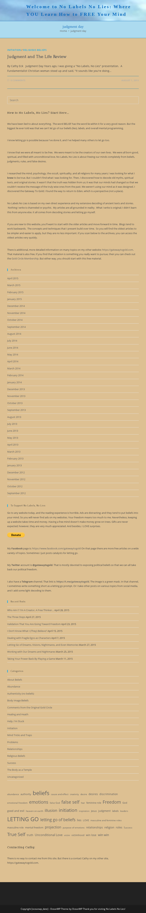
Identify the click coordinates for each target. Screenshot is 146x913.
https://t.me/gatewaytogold (72, 581)
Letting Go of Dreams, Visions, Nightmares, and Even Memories (42, 645)
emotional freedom (17, 802)
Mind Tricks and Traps (19, 735)
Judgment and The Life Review (36, 56)
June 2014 (12, 347)
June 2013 (12, 430)
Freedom (112, 802)
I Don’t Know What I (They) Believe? (27, 631)
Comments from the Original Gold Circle (29, 707)
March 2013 (13, 451)
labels (115, 811)
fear (83, 803)
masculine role (15, 827)
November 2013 (16, 396)
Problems (12, 742)
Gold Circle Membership (25, 258)
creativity (74, 794)
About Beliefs (14, 679)
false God (55, 802)
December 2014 (16, 306)
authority (26, 794)
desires (93, 794)
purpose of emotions (74, 827)
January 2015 (14, 299)
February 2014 (15, 375)
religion (109, 827)
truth (30, 835)
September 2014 (16, 327)
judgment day (78, 31)
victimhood (77, 835)
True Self (16, 834)
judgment (104, 811)
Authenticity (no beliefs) (20, 693)
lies (79, 820)
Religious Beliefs (35, 50)
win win (103, 835)
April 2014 (12, 361)
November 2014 (16, 313)
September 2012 (16, 493)
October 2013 (14, 403)
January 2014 (14, 382)
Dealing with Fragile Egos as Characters (29, 638)
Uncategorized (15, 777)
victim (67, 835)
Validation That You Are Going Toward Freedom (34, 624)
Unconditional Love (49, 835)
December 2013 (16, 389)
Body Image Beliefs (18, 700)
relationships (94, 827)
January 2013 (14, 465)
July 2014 (12, 340)
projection (53, 827)
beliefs (41, 793)
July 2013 (12, 424)
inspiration (84, 811)
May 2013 (12, 437)
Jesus (94, 811)
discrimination (108, 794)
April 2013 (12, 444)
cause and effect (59, 794)
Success (11, 763)
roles (119, 827)
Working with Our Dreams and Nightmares (31, 651)
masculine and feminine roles (106, 820)
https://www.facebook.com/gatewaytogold (56, 548)
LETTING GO (23, 819)
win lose (91, 835)
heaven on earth (34, 811)
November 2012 (16, 479)
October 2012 (14, 486)
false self (70, 802)
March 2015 (13, 285)
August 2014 (14, 333)
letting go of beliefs (57, 819)
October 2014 (14, 320)
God (124, 802)
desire (83, 794)
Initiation (14, 50)
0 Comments (18, 80)
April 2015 (12, 278)
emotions (38, 802)
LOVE (86, 820)
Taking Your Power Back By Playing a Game (31, 658)
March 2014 (13, 368)
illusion (51, 810)
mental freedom (34, 827)
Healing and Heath (17, 714)
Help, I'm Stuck (15, 721)
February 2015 (15, 292)
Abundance (13, 686)
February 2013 (15, 458)
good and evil (15, 811)
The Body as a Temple (19, 769)
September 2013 (16, 410)
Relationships (14, 749)
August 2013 (14, 417)
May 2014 (12, 354)
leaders (124, 811)
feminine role (93, 802)
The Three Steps (16, 617)
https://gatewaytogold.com (117, 249)
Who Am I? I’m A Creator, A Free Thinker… (30, 610)
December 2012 (16, 472)
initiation (68, 810)
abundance (13, 794)
